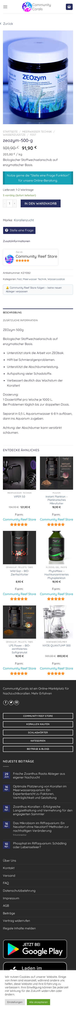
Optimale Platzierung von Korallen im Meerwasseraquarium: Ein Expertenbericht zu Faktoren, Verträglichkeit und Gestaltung (40, 792)
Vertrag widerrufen (16, 921)
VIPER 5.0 (19, 496)
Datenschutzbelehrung (19, 890)
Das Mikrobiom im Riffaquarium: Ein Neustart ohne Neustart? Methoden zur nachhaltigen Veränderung (41, 826)
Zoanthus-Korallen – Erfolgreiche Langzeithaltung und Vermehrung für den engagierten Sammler (42, 810)
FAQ (6, 883)
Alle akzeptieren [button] (38, 1002)
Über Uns (9, 860)
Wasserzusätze (14, 134)
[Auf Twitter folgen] (11, 702)
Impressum (11, 898)
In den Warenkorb (41, 203)
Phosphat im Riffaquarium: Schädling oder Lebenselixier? (39, 845)
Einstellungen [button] (15, 1002)
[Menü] (5, 7)
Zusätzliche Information (20, 320)
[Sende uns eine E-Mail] (16, 702)
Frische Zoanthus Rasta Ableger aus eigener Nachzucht (39, 775)
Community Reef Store (36, 256)
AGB (6, 906)
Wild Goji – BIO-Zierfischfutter (19, 572)
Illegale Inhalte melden (19, 928)
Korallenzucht (24, 220)
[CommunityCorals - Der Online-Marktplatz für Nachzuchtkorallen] (37, 7)
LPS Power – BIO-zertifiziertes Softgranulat (19, 649)
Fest (33, 134)
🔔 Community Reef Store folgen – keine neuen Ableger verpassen (34, 289)
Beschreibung (12, 312)
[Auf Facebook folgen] (5, 702)
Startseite (10, 131)
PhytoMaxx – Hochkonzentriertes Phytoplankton (56, 574)
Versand (9, 875)
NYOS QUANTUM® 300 (57, 645)
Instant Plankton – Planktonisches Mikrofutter (57, 500)
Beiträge (9, 913)
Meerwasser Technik (37, 131)
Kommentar (20, 835)
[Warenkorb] (69, 7)
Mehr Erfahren (41, 693)
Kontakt (8, 868)
